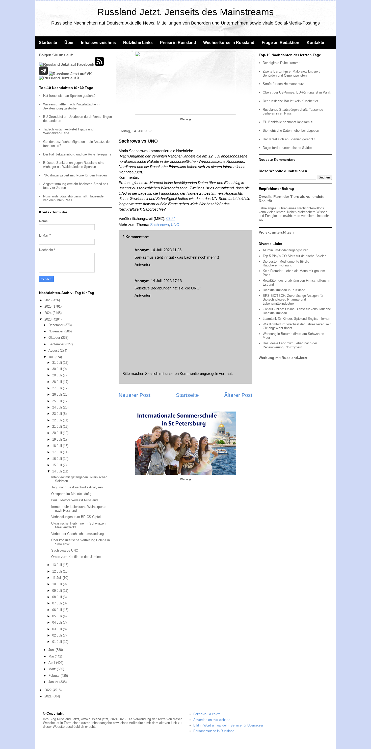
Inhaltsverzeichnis (98, 42)
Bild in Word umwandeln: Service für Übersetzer (228, 725)
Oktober (54, 337)
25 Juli (57, 401)
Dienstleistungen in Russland (284, 290)
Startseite (48, 42)
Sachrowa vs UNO (64, 550)
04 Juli (57, 622)
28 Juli (57, 382)
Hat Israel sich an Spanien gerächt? (69, 96)
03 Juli (57, 629)
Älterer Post (238, 395)
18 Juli (57, 446)
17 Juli (57, 452)
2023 (48, 319)
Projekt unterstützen (276, 232)
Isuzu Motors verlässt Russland (74, 500)
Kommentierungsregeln (199, 373)
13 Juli (57, 565)
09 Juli (57, 591)
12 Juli (57, 571)
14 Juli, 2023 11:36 (166, 250)
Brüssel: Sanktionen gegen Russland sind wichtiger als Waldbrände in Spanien (73, 165)
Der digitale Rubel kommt (281, 63)
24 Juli (57, 407)
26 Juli (57, 394)
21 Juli (57, 426)
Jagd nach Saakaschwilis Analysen (77, 487)
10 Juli (57, 584)
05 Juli (57, 616)
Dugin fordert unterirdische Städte (287, 148)
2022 (48, 690)
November (56, 331)
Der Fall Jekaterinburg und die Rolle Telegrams (77, 154)
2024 (48, 313)
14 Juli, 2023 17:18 (166, 281)
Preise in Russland (178, 42)
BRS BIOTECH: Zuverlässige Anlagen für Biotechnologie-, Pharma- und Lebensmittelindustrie (293, 299)
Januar (53, 682)
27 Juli (57, 388)
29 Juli (57, 375)
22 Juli (57, 420)
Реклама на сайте (207, 714)
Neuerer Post (134, 395)
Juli (51, 357)
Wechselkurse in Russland (228, 42)
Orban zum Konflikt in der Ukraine (76, 557)
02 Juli (57, 635)
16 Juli (57, 459)
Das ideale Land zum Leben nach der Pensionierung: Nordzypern (290, 345)
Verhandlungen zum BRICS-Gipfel (76, 517)
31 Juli (57, 363)
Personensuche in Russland (213, 731)
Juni (52, 650)
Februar (54, 675)
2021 (48, 696)
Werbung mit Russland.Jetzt (283, 358)
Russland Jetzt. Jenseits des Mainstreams (185, 12)
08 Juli (57, 597)
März (52, 669)
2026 (48, 300)
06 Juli (57, 610)
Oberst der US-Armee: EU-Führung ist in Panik (297, 92)
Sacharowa (159, 224)
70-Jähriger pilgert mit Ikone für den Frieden (75, 175)
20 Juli (57, 433)
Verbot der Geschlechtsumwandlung (77, 534)
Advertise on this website (211, 720)
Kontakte (315, 42)
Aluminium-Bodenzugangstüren (285, 250)
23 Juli (57, 414)
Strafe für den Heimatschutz (283, 84)
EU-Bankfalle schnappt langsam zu (288, 122)
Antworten (143, 264)
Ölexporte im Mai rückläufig (71, 494)
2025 (48, 306)
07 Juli (57, 603)
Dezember (56, 325)
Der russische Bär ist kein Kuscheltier (290, 101)
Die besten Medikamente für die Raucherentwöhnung (286, 263)
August (54, 350)
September (56, 344)
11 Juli (57, 578)
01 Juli (57, 642)
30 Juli (57, 369)
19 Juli (57, 439)
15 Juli (57, 465)
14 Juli (57, 471)
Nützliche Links (138, 42)
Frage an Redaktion (280, 42)
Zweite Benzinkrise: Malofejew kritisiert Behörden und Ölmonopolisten (291, 73)
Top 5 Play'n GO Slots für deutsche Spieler (294, 256)
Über (69, 42)
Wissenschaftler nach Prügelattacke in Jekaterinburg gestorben (71, 106)
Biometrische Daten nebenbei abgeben (291, 130)
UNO (175, 224)
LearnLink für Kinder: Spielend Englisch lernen (296, 319)
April (52, 663)
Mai (51, 656)
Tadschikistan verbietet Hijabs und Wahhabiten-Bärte (68, 131)
